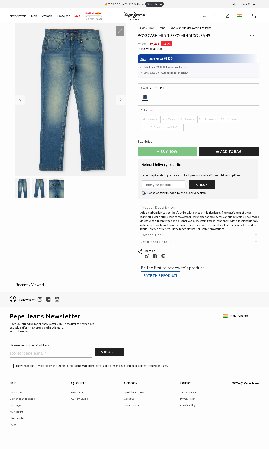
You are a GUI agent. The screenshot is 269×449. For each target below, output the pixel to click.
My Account (16, 411)
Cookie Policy (187, 405)
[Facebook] (48, 299)
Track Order (248, 4)
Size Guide (145, 141)
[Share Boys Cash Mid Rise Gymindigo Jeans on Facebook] (155, 255)
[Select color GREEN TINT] (145, 97)
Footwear (63, 15)
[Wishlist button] (216, 15)
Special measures (134, 392)
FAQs (13, 424)
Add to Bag (230, 151)
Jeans (161, 27)
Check (202, 185)
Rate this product (161, 275)
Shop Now (154, 4)
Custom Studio (79, 398)
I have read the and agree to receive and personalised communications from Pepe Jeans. (92, 365)
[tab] (198, 207)
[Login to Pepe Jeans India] (228, 15)
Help (234, 4)
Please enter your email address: (29, 345)
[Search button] (204, 15)
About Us (129, 398)
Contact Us (16, 392)
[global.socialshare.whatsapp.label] (147, 255)
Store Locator (131, 405)
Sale (77, 15)
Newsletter (77, 392)
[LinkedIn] (40, 299)
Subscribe (110, 352)
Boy (151, 27)
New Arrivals (18, 15)
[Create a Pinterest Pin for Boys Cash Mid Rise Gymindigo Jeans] (163, 255)
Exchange (15, 405)
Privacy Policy (43, 365)
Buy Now (168, 151)
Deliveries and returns (22, 398)
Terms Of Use (188, 392)
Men (34, 15)
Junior (141, 27)
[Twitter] (57, 299)
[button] (23, 99)
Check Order (17, 418)
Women (47, 15)
